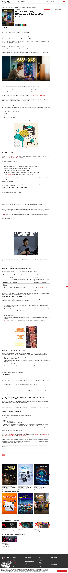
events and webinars (22, 435)
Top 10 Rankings (53, 1)
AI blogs (25, 433)
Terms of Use (40, 559)
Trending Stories (47, 9)
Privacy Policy (40, 560)
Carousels (27, 567)
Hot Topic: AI (48, 1)
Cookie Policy (40, 563)
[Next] (49, 474)
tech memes (44, 433)
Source (26, 147)
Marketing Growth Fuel (29, 561)
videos (13, 435)
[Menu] (65, 1)
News (33, 1)
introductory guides (23, 432)
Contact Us (52, 566)
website (15, 189)
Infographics (27, 566)
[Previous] (2, 474)
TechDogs (7, 437)
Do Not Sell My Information (42, 566)
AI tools (41, 287)
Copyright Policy (40, 562)
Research (3, 177)
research (3, 259)
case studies (45, 434)
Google (32, 259)
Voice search (6, 320)
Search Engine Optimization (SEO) (39, 95)
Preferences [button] (43, 571)
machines (23, 155)
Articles (37, 1)
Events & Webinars (43, 1)
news (5, 433)
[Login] (64, 1)
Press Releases (53, 560)
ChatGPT (5, 115)
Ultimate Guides (17, 1)
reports (5, 435)
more (38, 432)
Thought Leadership (28, 564)
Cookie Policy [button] (22, 571)
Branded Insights (28, 1)
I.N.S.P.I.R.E (14, 560)
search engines (4, 108)
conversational (13, 365)
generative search (14, 157)
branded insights (11, 434)
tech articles (14, 432)
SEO (2, 189)
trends (34, 432)
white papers (37, 434)
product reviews (30, 432)
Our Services (27, 559)
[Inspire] (23, 1)
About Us (52, 559)
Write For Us (52, 562)
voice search (10, 174)
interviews (17, 433)
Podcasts (26, 563)
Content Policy (40, 565)
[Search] (62, 1)
